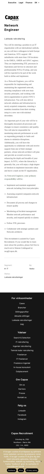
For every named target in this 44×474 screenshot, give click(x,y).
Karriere (22, 389)
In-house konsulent (22, 367)
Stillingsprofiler (22, 312)
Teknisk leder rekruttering (22, 350)
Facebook (22, 415)
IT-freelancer (22, 359)
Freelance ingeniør (22, 363)
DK (36, 3)
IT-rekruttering (22, 342)
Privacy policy (31, 466)
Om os (22, 385)
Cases (22, 303)
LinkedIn (22, 411)
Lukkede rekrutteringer (22, 320)
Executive (12, 2)
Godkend (11, 470)
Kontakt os (22, 397)
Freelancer (22, 354)
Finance (29, 2)
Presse (22, 393)
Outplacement (22, 371)
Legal (21, 2)
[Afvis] (41, 461)
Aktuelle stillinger (22, 316)
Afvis (21, 470)
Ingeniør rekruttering (22, 346)
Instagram (22, 419)
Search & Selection (22, 338)
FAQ (22, 324)
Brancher (22, 307)
